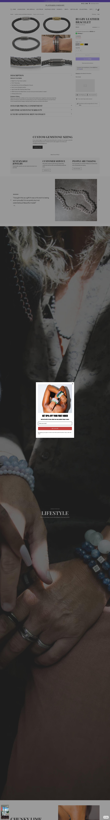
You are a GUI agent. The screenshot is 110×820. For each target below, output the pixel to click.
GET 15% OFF (55, 428)
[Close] (72, 383)
